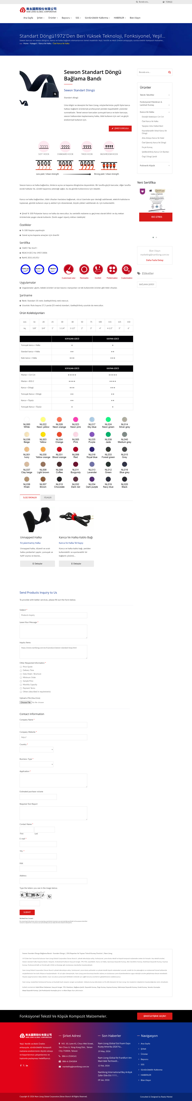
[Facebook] (20, 1065)
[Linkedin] (27, 1065)
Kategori (33, 44)
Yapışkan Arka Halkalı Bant (152, 126)
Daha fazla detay (154, 260)
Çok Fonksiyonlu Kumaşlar (48, 990)
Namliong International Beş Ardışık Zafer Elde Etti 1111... (115, 1074)
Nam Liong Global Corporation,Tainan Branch (53, 1097)
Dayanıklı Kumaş (90, 987)
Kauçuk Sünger (57, 987)
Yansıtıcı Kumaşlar (154, 987)
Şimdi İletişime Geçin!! (155, 1016)
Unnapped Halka (31, 537)
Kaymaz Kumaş (111, 987)
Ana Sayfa (28, 17)
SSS (78, 17)
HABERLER (119, 17)
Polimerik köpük (147, 166)
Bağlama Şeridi (146, 285)
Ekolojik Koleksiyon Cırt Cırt (153, 117)
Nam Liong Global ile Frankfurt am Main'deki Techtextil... (115, 1059)
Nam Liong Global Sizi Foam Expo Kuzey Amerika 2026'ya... (114, 1045)
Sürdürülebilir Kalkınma (97, 17)
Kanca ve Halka (45, 44)
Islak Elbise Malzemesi (43, 987)
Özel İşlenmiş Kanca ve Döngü (154, 143)
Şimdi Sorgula (121, 128)
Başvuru (66, 17)
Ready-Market (166, 1097)
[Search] (169, 72)
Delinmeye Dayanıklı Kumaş (127, 987)
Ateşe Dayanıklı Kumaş (30, 990)
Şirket (40, 17)
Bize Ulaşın (135, 17)
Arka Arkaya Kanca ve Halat (153, 138)
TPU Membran (68, 987)
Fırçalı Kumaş (147, 147)
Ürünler (52, 17)
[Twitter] (24, 1065)
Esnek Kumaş (142, 987)
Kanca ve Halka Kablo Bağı (76, 537)
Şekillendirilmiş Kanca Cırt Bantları (155, 152)
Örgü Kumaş (101, 987)
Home (25, 44)
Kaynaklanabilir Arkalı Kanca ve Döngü (154, 132)
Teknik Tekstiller (147, 95)
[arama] (137, 2)
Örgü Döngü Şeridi (149, 157)
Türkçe (169, 2)
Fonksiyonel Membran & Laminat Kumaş (151, 103)
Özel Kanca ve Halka (61, 44)
